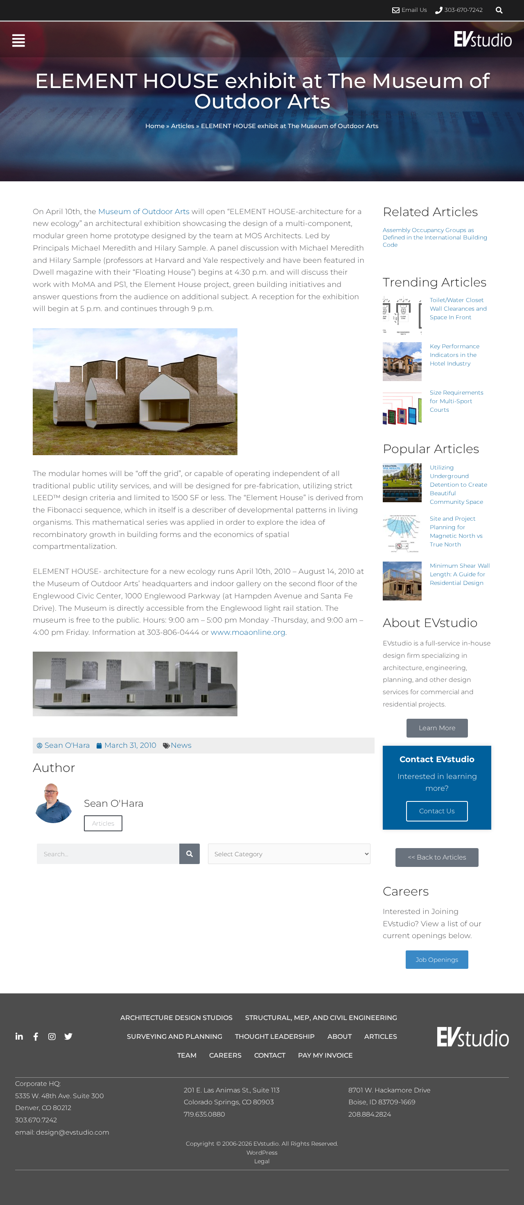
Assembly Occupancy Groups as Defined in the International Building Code (435, 237)
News (181, 745)
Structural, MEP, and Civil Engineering (321, 1018)
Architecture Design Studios (176, 1018)
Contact (269, 1055)
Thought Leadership (275, 1036)
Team (186, 1055)
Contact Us (437, 811)
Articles (182, 126)
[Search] (189, 854)
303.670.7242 (36, 1120)
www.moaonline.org (248, 632)
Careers (225, 1055)
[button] (499, 10)
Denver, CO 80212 (43, 1108)
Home (155, 126)
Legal (262, 1161)
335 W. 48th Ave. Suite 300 (62, 1096)
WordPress (262, 1152)
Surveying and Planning (174, 1036)
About (340, 1036)
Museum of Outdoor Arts (144, 211)
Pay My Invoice (325, 1055)
